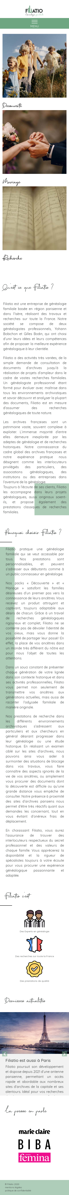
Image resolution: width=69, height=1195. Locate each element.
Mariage (11, 180)
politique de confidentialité (18, 1190)
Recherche (12, 256)
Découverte (12, 104)
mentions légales (13, 1187)
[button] (4, 1054)
